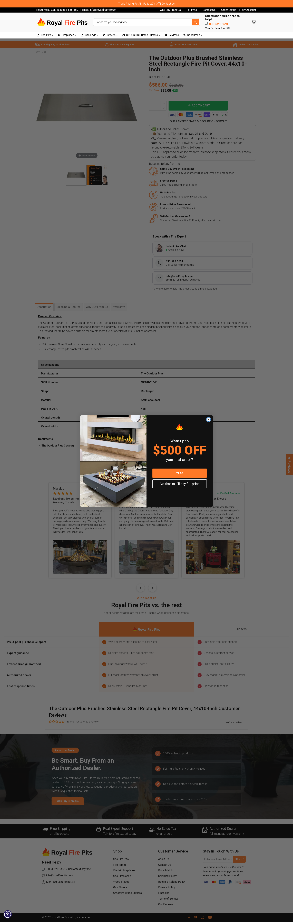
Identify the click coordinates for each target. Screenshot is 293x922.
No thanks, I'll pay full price (180, 484)
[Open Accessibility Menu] (7, 914)
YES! (179, 473)
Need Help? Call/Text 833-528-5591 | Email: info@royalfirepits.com (76, 9)
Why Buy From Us (170, 10)
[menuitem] (45, 35)
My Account (249, 10)
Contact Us (209, 10)
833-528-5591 (218, 24)
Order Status (228, 10)
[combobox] (146, 22)
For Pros (192, 10)
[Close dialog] (208, 419)
